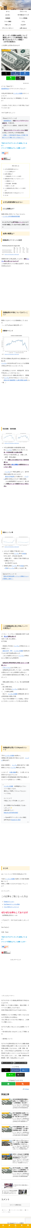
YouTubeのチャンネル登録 (12, 904)
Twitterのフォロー (9, 901)
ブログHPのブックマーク (11, 907)
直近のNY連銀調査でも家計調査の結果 (15, 380)
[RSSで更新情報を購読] (23, 1083)
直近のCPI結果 (9, 476)
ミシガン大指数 (17, 93)
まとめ (6, 195)
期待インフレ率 (10, 186)
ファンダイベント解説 (8, 1062)
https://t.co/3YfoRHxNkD (11, 812)
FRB (6, 568)
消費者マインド (10, 181)
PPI (11, 651)
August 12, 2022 (16, 819)
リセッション (7, 667)
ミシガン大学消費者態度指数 (11, 216)
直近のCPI (6, 651)
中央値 (24, 553)
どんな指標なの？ (10, 171)
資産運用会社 (5, 88)
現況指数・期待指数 (11, 183)
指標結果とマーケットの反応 (13, 176)
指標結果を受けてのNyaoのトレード (14, 193)
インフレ (4, 363)
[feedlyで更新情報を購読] (8, 1083)
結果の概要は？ (9, 174)
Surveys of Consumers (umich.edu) (12, 254)
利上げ (6, 636)
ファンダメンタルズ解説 (21, 1062)
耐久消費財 (15, 464)
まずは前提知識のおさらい (12, 169)
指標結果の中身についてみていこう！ (14, 178)
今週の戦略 (12, 772)
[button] (20, 78)
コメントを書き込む (15, 1205)
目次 (13, 165)
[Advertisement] (15, 290)
